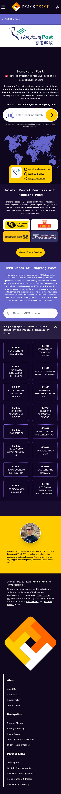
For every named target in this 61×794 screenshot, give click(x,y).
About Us (11, 689)
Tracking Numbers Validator (20, 739)
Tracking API (13, 762)
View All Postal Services (30, 252)
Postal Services (14, 734)
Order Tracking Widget (18, 745)
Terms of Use (13, 705)
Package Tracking (16, 728)
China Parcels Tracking (18, 784)
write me (43, 557)
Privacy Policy (32, 601)
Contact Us (12, 694)
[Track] (52, 115)
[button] (3, 7)
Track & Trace (23, 554)
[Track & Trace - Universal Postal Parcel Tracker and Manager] (30, 7)
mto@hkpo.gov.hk (36, 178)
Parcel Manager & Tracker (19, 779)
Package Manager (16, 723)
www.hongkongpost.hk (39, 169)
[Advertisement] (30, 54)
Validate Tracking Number (19, 768)
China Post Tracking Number (21, 773)
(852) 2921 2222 (36, 174)
